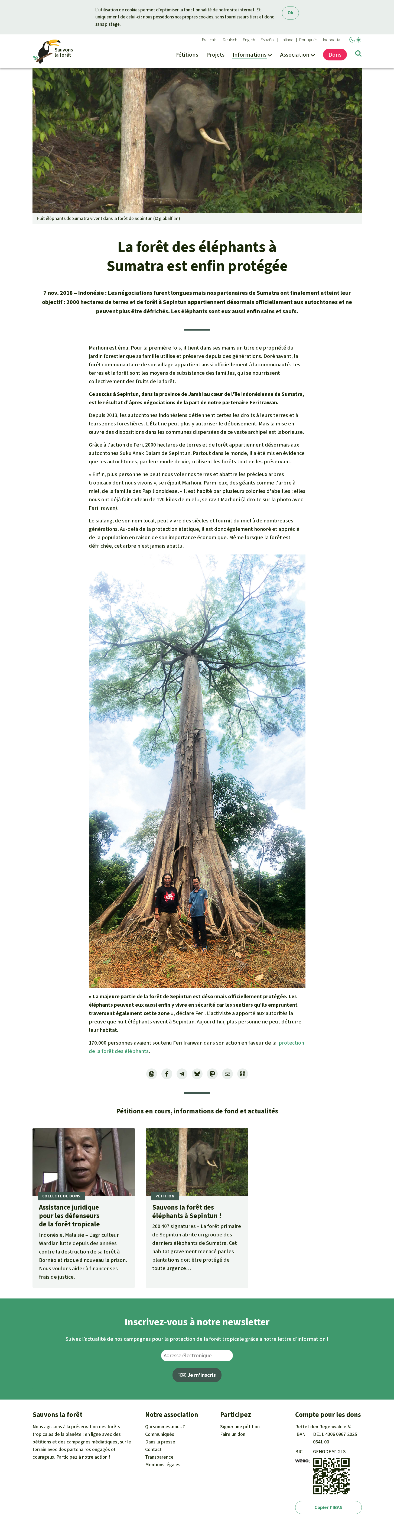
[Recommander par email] (227, 1073)
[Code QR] (242, 1073)
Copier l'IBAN (328, 1507)
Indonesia (331, 40)
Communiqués (159, 1434)
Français (209, 40)
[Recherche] (358, 54)
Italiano (287, 40)
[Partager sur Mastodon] (212, 1073)
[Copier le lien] (151, 1073)
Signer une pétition (240, 1426)
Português (308, 40)
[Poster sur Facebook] (166, 1073)
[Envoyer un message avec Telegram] (182, 1073)
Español (268, 40)
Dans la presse (160, 1442)
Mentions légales (162, 1464)
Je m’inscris (201, 1375)
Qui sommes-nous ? (165, 1426)
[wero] (302, 1461)
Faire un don (232, 1434)
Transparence (159, 1457)
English (249, 40)
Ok (290, 13)
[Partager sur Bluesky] (197, 1073)
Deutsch (230, 40)
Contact (153, 1449)
